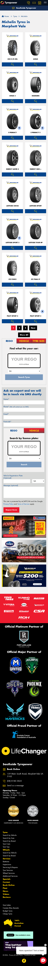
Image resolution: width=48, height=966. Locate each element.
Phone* (16, 406)
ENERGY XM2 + (35, 169)
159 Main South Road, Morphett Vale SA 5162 (25, 775)
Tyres (5, 832)
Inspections (7, 864)
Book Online (9, 885)
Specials (6, 879)
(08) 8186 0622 (14, 781)
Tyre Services (8, 870)
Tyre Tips (6, 847)
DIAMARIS (35, 96)
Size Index (7, 905)
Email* (6, 414)
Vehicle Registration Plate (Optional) (13, 476)
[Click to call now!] (28, 3)
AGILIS (35, 59)
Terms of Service (23, 504)
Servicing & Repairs (10, 867)
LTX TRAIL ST (35, 279)
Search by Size (8, 838)
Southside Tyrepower (26, 8)
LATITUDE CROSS (12, 206)
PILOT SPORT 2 (12, 316)
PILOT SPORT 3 (35, 316)
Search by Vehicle (10, 835)
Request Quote (11, 510)
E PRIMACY (12, 132)
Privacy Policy (8, 504)
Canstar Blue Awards (11, 908)
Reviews (7, 897)
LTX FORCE (12, 279)
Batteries (6, 861)
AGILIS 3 (12, 96)
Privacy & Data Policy (16, 955)
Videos (6, 894)
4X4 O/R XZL (12, 59)
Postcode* (7, 421)
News (5, 891)
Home (6, 16)
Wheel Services (9, 873)
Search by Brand (9, 841)
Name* (6, 399)
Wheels (6, 850)
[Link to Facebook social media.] (24, 961)
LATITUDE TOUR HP (36, 243)
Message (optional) (10, 485)
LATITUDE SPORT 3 (12, 243)
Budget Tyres (7, 911)
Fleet (5, 888)
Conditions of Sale (29, 955)
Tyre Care (6, 844)
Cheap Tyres (7, 914)
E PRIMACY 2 (35, 132)
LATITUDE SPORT (35, 206)
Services (6, 858)
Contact (6, 882)
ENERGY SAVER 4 (12, 169)
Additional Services (10, 876)
